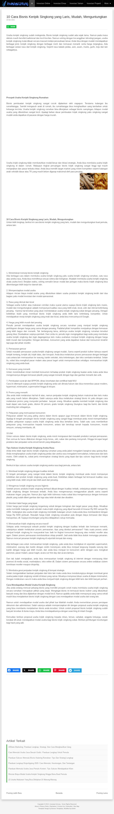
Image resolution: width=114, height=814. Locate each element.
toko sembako (86, 357)
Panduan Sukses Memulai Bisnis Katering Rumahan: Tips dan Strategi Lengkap (40, 758)
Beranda (59, 793)
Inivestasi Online (43, 3)
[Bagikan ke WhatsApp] (44, 673)
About (37, 806)
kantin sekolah (51, 357)
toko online (47, 561)
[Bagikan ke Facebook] (13, 673)
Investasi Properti (94, 3)
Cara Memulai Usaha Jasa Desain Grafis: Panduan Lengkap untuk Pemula (38, 752)
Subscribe (69, 806)
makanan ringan (13, 494)
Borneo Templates (57, 808)
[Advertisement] (57, 75)
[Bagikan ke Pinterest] (59, 673)
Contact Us (61, 806)
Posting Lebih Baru (14, 793)
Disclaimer (53, 806)
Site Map (76, 806)
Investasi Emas (60, 3)
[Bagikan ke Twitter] (29, 673)
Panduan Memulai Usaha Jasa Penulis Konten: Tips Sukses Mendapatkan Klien (40, 769)
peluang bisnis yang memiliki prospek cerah (51, 588)
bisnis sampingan (85, 109)
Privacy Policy (44, 806)
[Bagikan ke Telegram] (75, 673)
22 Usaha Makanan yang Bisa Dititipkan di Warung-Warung (32, 780)
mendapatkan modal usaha (34, 620)
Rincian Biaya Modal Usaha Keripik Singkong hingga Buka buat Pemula (37, 774)
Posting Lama (102, 793)
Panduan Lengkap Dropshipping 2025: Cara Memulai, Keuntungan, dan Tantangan (41, 763)
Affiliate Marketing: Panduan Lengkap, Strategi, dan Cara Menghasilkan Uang (39, 747)
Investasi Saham (76, 3)
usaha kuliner (21, 305)
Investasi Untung (55, 804)
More (106, 3)
